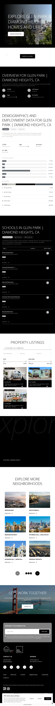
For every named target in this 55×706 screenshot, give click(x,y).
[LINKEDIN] (18, 667)
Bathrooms (22, 353)
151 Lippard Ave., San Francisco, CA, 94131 (10, 283)
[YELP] (24, 667)
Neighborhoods (33, 674)
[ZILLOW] (31, 667)
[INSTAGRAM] (11, 667)
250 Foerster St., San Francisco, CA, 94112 (10, 268)
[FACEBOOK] (4, 667)
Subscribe (44, 631)
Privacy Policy (38, 638)
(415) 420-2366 (7, 660)
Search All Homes (27, 56)
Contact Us (27, 606)
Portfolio (23, 674)
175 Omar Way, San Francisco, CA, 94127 (10, 254)
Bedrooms (39, 353)
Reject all (31, 698)
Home (4, 674)
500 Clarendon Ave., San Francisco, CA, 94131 (10, 298)
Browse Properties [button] (16, 34)
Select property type (7, 353)
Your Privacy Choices (27, 704)
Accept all (48, 698)
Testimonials (45, 674)
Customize (40, 698)
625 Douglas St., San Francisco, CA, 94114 (10, 313)
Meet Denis (13, 674)
